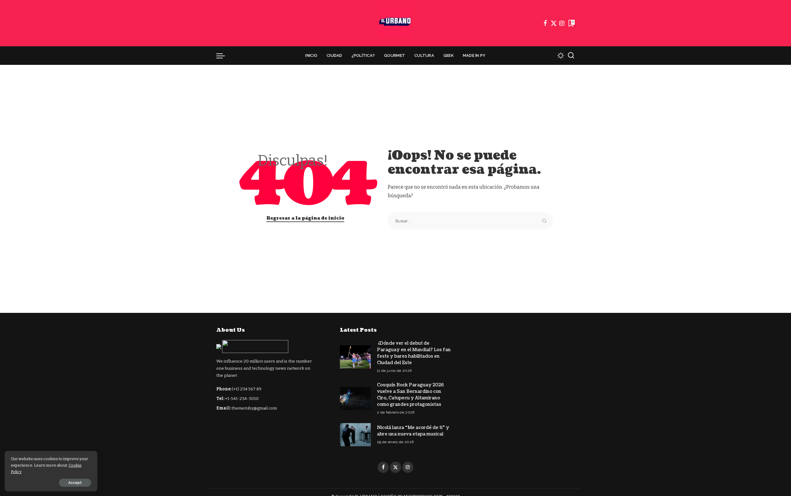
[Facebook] (545, 23)
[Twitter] (554, 23)
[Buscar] (571, 55)
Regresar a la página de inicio (305, 218)
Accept (75, 483)
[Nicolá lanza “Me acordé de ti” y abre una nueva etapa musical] (355, 434)
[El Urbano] (395, 23)
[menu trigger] (223, 55)
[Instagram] (562, 23)
